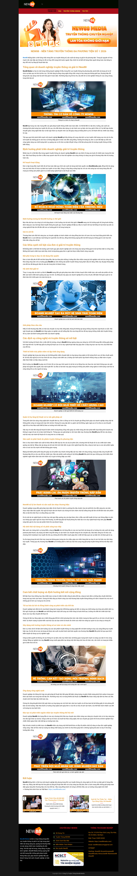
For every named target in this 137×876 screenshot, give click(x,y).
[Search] (42, 4)
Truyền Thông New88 (71, 11)
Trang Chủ (52, 11)
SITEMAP (91, 848)
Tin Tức (85, 11)
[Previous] (20, 805)
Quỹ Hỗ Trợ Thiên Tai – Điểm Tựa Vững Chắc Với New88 (101, 800)
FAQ (59, 11)
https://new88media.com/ (103, 841)
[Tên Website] (29, 4)
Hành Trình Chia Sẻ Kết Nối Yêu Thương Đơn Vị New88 (54, 799)
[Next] (116, 805)
